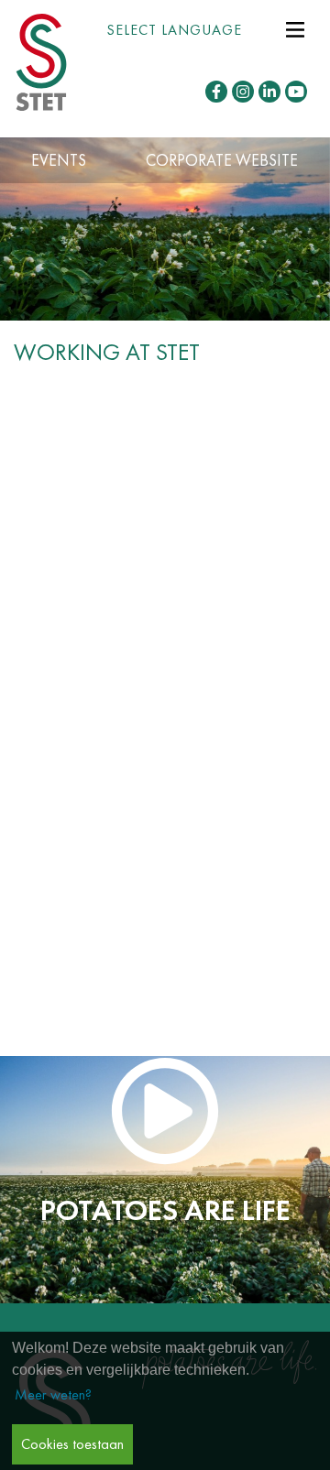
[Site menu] (295, 27)
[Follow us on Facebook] (216, 92)
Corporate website (222, 160)
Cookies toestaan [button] (72, 1444)
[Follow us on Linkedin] (269, 92)
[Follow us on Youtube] (296, 92)
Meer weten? (53, 1394)
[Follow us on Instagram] (243, 92)
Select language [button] (174, 29)
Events (58, 160)
